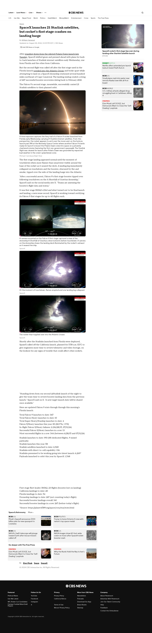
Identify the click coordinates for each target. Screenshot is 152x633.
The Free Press (103, 18)
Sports (93, 18)
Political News (13, 596)
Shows (39, 12)
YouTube (34, 596)
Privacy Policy (59, 596)
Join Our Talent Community (110, 602)
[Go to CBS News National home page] (76, 13)
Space (21, 24)
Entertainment (76, 18)
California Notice (60, 599)
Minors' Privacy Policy (62, 608)
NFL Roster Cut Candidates (17, 602)
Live (31, 13)
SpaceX (44, 563)
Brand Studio (82, 605)
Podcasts (80, 599)
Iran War (17, 18)
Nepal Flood (26, 18)
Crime (86, 18)
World (36, 18)
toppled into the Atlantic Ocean (49, 70)
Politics (42, 18)
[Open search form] (142, 13)
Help (102, 605)
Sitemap (80, 608)
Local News (20, 12)
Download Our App (84, 602)
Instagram (34, 602)
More (30, 512)
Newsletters (81, 596)
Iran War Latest (13, 599)
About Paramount (106, 596)
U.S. (10, 18)
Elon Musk (27, 563)
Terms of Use (58, 605)
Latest (11, 12)
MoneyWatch (64, 18)
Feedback (104, 608)
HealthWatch (52, 18)
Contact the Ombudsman (109, 611)
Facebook (34, 599)
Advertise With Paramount (109, 599)
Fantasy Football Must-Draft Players (18, 605)
